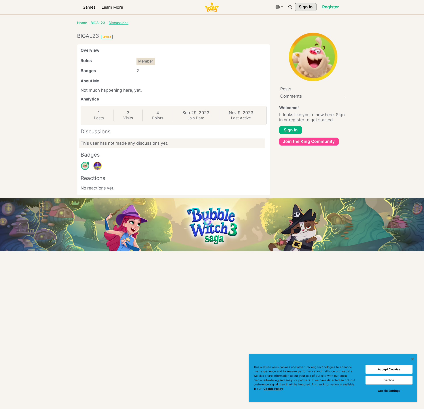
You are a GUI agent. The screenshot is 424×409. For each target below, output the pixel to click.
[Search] (290, 7)
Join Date (195, 118)
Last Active (241, 118)
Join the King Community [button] (309, 141)
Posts (99, 118)
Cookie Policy (273, 388)
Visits (128, 118)
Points (157, 118)
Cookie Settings (389, 390)
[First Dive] (85, 166)
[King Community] (212, 7)
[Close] (412, 359)
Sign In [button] (291, 130)
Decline (389, 380)
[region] (333, 378)
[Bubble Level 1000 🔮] (97, 166)
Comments (313, 96)
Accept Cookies (389, 369)
